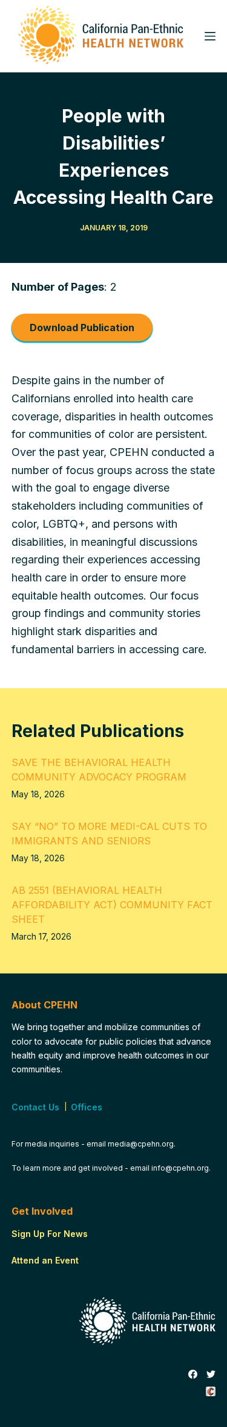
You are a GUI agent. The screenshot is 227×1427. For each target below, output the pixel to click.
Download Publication (82, 327)
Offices (86, 1107)
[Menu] (210, 36)
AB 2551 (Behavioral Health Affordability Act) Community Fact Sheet (112, 904)
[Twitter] (210, 1374)
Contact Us (35, 1107)
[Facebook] (192, 1374)
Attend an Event (45, 1260)
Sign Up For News (50, 1234)
